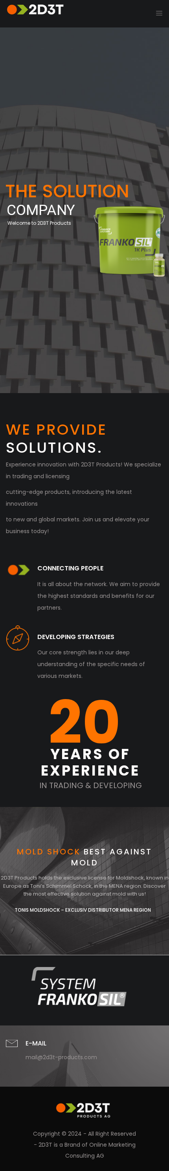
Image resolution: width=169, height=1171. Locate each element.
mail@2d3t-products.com (61, 1057)
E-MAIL (36, 1043)
